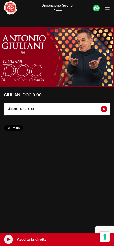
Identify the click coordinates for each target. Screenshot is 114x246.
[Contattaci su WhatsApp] (96, 8)
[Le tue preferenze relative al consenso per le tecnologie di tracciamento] (105, 237)
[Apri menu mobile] (105, 8)
